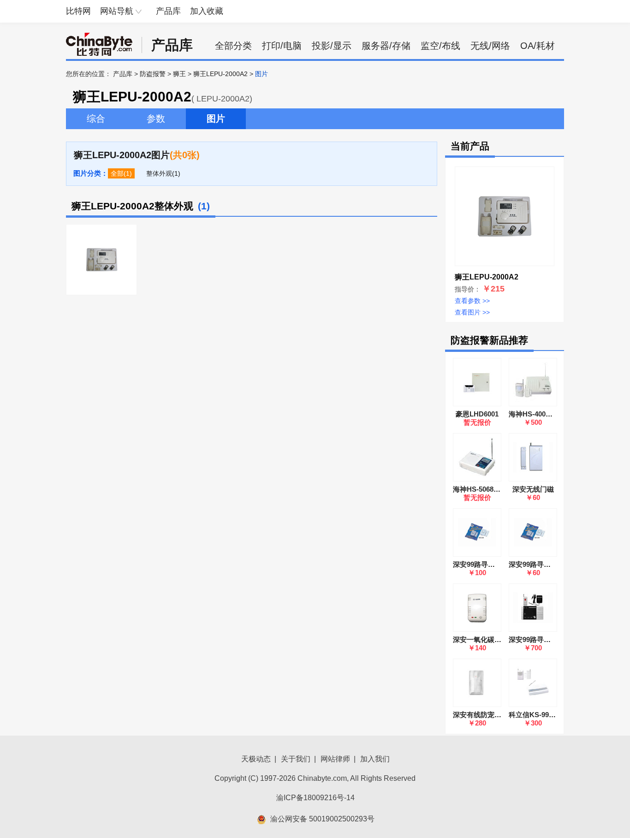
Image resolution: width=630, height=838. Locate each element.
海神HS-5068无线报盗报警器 (497, 489)
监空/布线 (440, 46)
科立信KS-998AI (534, 715)
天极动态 (256, 759)
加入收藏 (206, 11)
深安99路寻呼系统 (537, 639)
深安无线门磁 (533, 489)
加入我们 (375, 759)
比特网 (78, 11)
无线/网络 (490, 46)
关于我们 (295, 759)
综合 (96, 118)
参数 (156, 118)
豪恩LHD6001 (477, 414)
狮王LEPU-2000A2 (220, 73)
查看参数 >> (472, 300)
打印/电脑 (282, 46)
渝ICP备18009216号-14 (315, 798)
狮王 (179, 73)
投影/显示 (331, 46)
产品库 (168, 11)
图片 (216, 118)
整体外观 (159, 173)
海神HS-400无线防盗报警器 (551, 414)
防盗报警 (153, 73)
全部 (117, 173)
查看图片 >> (472, 312)
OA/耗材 (537, 46)
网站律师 (335, 759)
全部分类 (233, 46)
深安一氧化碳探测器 (484, 639)
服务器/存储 (386, 46)
